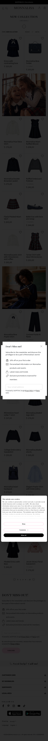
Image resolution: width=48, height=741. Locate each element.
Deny (23, 524)
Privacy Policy (29, 391)
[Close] (41, 346)
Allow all (23, 535)
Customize (22, 530)
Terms (38, 391)
